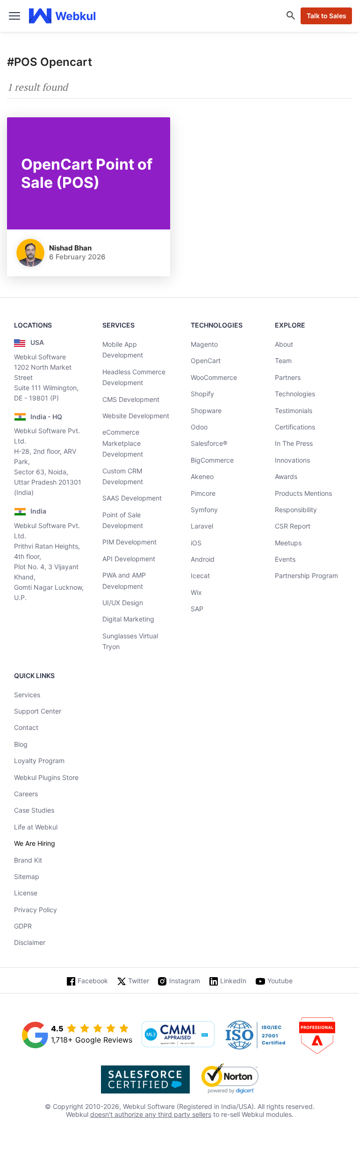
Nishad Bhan (70, 247)
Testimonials (293, 411)
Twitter (138, 981)
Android (203, 559)
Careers (26, 794)
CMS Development (130, 399)
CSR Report (292, 526)
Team (283, 361)
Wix (196, 592)
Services (27, 695)
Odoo (199, 427)
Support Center (37, 711)
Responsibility (296, 510)
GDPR (23, 926)
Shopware (206, 411)
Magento (204, 344)
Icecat (200, 575)
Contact (26, 727)
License (25, 893)
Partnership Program (306, 575)
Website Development (135, 416)
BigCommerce (212, 460)
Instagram (184, 981)
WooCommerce (214, 377)
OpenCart (206, 361)
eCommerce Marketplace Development (122, 443)
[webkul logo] (62, 15)
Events (285, 559)
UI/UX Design (122, 603)
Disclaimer (29, 942)
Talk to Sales (326, 16)
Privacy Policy (35, 910)
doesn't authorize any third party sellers (150, 1114)
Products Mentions (303, 493)
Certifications (295, 427)
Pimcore (203, 493)
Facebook (93, 981)
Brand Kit (28, 860)
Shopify (202, 394)
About (284, 344)
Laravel (202, 526)
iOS (196, 543)
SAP (197, 609)
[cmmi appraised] (178, 1035)
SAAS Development (132, 498)
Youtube (280, 981)
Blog (21, 744)
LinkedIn (233, 981)
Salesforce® (209, 443)
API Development (128, 559)
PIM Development (129, 542)
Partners (288, 377)
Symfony (204, 510)
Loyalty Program (39, 761)
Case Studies (34, 810)
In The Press (294, 443)
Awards (286, 476)
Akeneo (202, 476)
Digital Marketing (128, 619)
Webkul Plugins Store (46, 777)
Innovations (292, 460)
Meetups (288, 543)
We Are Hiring (34, 843)
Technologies (295, 394)
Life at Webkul (35, 827)
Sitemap (26, 876)
